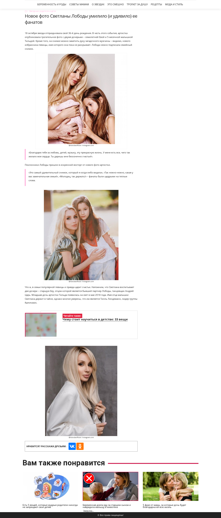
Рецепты (156, 4)
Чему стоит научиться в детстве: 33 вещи (95, 319)
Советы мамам (79, 4)
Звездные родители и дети (42, 11)
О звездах (98, 4)
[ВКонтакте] (72, 446)
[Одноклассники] (80, 446)
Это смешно (115, 4)
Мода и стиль (174, 4)
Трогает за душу (137, 4)
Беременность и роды (51, 4)
